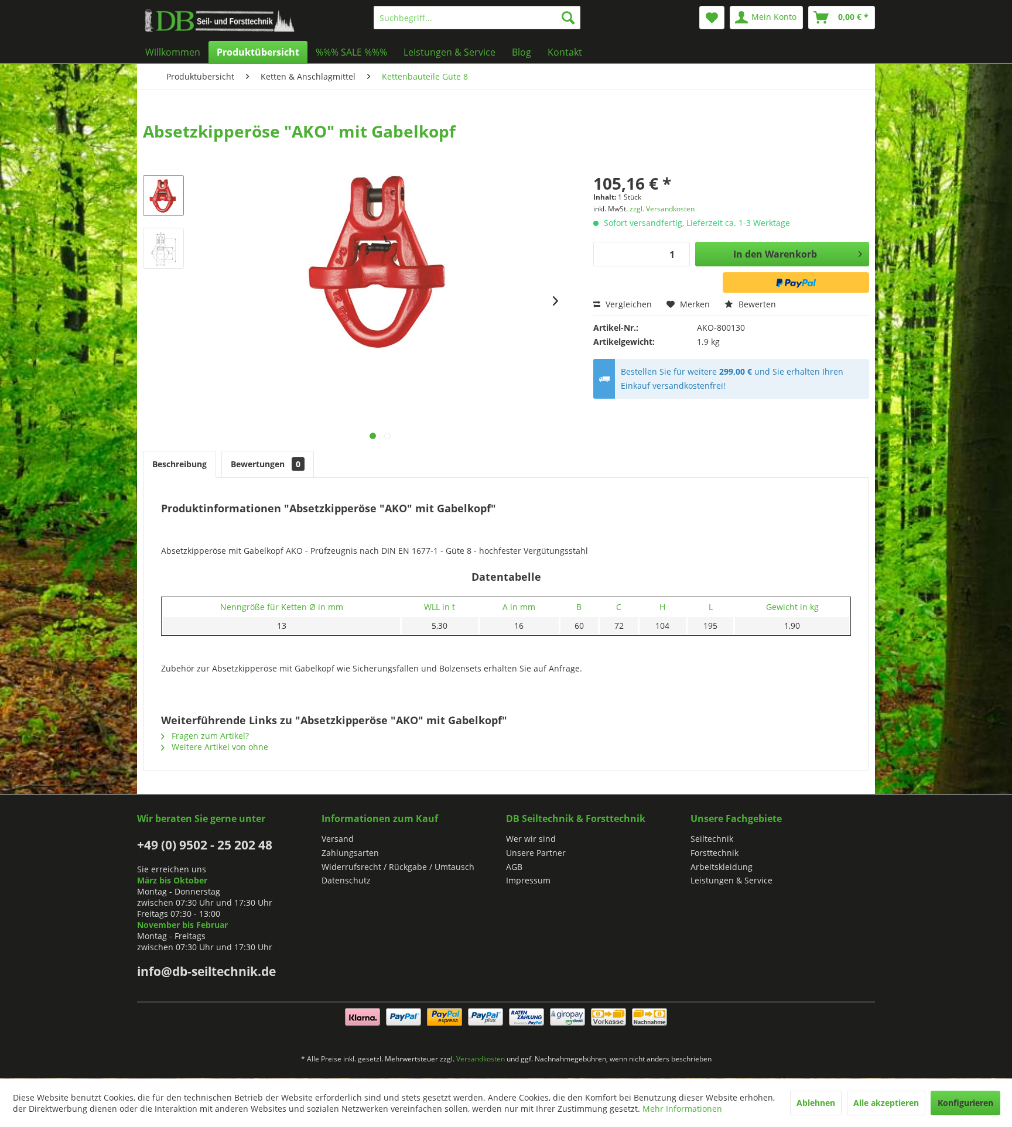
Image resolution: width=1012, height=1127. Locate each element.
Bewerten (756, 304)
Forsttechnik (714, 852)
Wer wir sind (531, 838)
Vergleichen (627, 304)
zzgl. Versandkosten (662, 209)
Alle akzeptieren (886, 1102)
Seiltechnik (711, 838)
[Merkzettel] (711, 17)
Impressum (528, 880)
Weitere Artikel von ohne (218, 746)
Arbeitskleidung (721, 866)
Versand (338, 838)
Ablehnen (815, 1102)
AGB (514, 866)
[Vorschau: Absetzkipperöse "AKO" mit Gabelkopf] (163, 195)
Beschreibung (179, 464)
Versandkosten (480, 1059)
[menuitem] (477, 17)
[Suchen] (568, 17)
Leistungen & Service (731, 880)
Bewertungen (265, 464)
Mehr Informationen (682, 1108)
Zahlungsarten (350, 852)
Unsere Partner (536, 852)
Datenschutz (346, 880)
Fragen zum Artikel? (209, 735)
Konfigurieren (965, 1102)
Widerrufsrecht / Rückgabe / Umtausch (398, 866)
